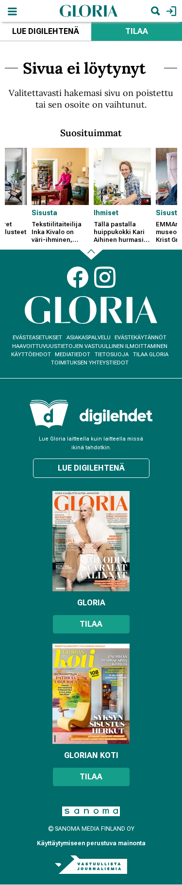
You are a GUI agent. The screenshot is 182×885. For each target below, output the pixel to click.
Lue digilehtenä (45, 31)
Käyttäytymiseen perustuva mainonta (91, 843)
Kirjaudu (170, 11)
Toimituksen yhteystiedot (90, 363)
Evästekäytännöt (140, 337)
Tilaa (91, 624)
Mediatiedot (72, 354)
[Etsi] (155, 11)
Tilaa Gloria (150, 354)
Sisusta (44, 213)
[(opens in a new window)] (116, 416)
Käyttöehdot (31, 354)
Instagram (105, 277)
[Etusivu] (89, 10)
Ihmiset (106, 213)
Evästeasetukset (37, 337)
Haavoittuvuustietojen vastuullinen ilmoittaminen (89, 346)
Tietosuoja (112, 354)
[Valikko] (12, 11)
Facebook (77, 277)
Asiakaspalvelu (88, 337)
